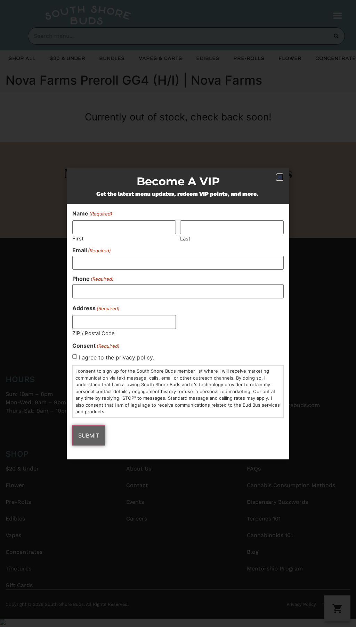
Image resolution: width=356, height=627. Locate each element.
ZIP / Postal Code (93, 333)
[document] (178, 313)
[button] (279, 177)
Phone (93, 278)
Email (91, 250)
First (77, 238)
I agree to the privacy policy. (116, 357)
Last (185, 238)
